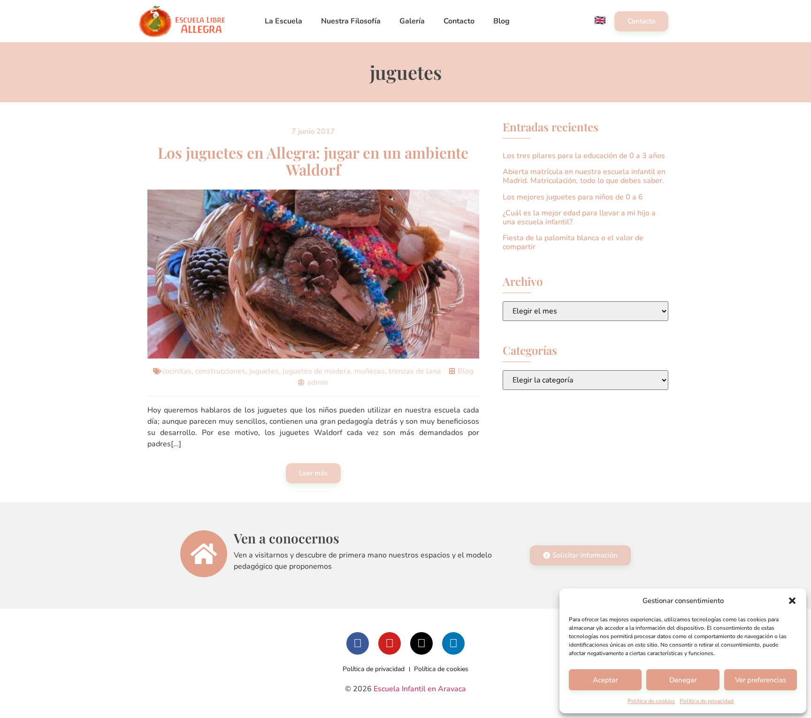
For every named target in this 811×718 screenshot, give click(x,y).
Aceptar (605, 680)
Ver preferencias (760, 680)
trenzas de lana (415, 371)
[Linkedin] (453, 643)
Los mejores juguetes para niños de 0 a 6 (573, 197)
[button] (792, 600)
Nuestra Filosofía (351, 21)
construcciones (220, 371)
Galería (412, 21)
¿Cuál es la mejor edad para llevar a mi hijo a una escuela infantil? (579, 217)
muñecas (369, 371)
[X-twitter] (421, 643)
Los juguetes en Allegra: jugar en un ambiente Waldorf (313, 160)
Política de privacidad (707, 701)
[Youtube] (389, 643)
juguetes (264, 371)
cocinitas (176, 371)
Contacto (459, 21)
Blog (501, 21)
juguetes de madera (317, 371)
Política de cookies (651, 701)
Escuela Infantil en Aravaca (420, 689)
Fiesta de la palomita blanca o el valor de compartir (573, 242)
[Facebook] (357, 643)
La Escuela (283, 21)
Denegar (682, 680)
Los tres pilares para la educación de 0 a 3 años (584, 156)
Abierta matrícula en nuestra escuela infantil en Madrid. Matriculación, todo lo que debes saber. (584, 176)
